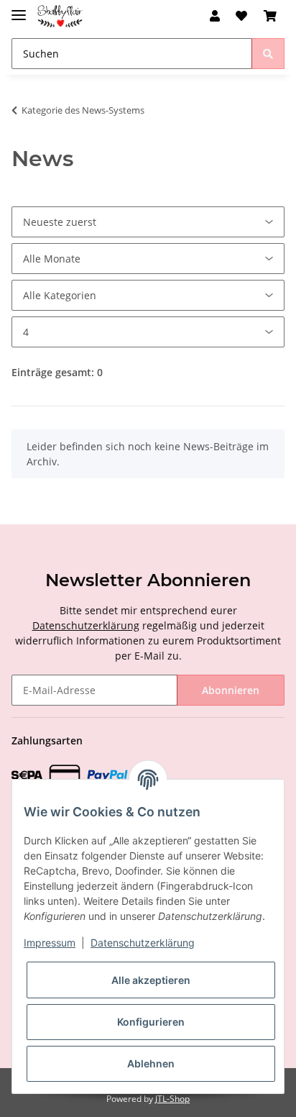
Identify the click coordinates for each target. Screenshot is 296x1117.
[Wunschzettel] (241, 15)
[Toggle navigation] (18, 9)
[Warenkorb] (270, 15)
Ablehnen (151, 1063)
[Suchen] (268, 53)
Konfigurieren (151, 1022)
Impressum (49, 942)
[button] (215, 15)
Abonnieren (230, 690)
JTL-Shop (172, 1099)
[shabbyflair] (60, 16)
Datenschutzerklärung (85, 625)
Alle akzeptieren (150, 980)
